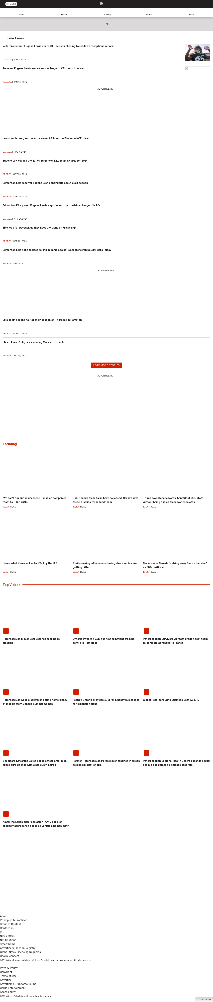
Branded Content (10, 924)
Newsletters (7, 936)
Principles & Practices (13, 920)
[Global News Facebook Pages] (25, 886)
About (3, 916)
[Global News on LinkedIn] (25, 912)
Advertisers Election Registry (18, 948)
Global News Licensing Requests (20, 952)
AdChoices (206, 1000)
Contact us (6, 928)
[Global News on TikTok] (76, 912)
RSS (2, 932)
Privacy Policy (9, 968)
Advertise (6, 980)
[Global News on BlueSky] (177, 912)
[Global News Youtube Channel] (126, 886)
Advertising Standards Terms (18, 984)
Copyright (6, 972)
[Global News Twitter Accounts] (76, 886)
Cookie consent (9, 956)
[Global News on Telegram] (126, 912)
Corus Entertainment (13, 988)
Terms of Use (8, 976)
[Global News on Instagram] (177, 886)
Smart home (7, 944)
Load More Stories (106, 366)
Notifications (8, 940)
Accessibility (8, 992)
